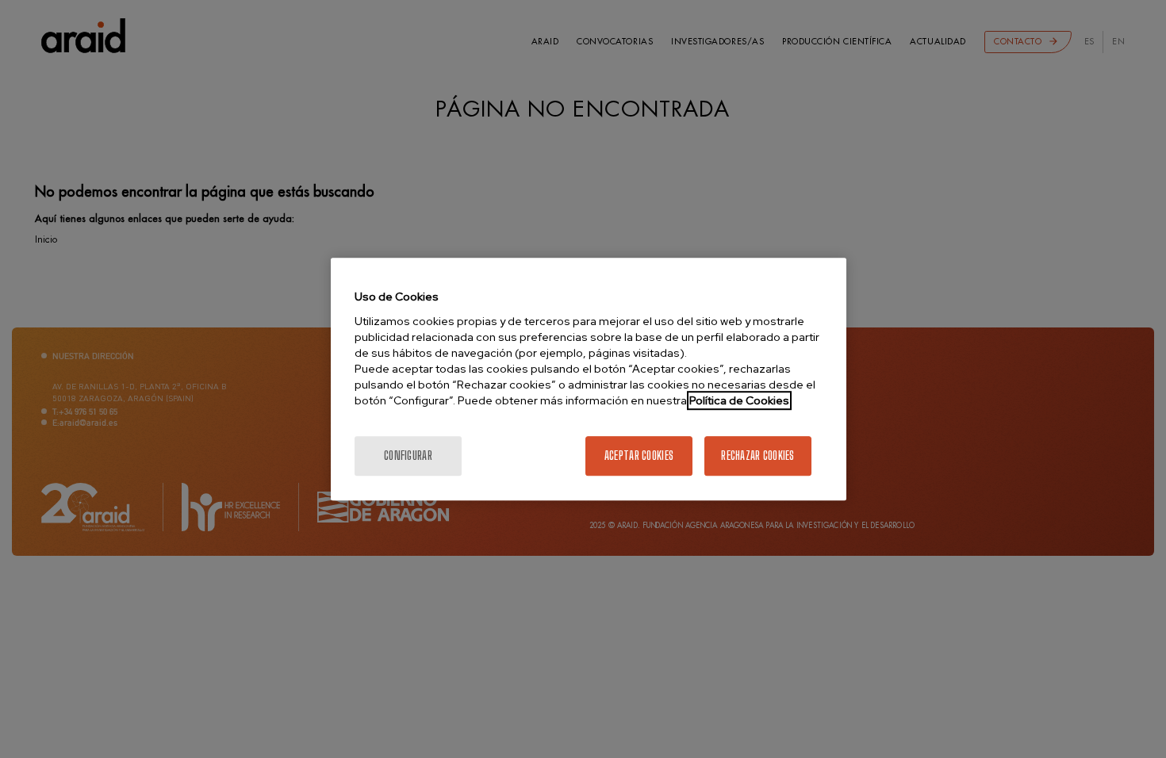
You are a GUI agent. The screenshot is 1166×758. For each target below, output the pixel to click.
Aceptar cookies (638, 455)
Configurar (408, 455)
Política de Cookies (739, 400)
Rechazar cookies (757, 455)
